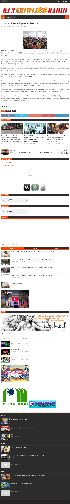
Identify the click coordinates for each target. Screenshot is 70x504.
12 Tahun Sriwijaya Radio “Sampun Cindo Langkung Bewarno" (28, 475)
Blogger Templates (22, 502)
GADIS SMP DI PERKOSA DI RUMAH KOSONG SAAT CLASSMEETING (31, 259)
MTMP (13, 342)
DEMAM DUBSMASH (17, 463)
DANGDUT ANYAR (16, 350)
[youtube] (66, 1)
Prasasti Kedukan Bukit (17, 283)
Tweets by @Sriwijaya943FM (9, 244)
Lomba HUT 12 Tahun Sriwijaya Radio (21, 483)
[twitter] (61, 1)
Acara (8, 110)
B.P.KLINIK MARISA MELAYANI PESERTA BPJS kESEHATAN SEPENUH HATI (32, 267)
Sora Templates (11, 502)
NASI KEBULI (6, 333)
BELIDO (13, 357)
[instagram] (68, 1)
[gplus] (63, 1)
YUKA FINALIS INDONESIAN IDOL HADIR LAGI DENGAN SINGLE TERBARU (32, 252)
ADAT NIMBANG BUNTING (19, 447)
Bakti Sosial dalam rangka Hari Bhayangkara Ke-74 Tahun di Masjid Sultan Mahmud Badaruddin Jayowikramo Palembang (34, 138)
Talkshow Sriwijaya (16, 435)
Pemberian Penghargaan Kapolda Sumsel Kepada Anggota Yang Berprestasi (32, 275)
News (14, 110)
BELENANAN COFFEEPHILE (19, 419)
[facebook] (59, 1)
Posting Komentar (9, 165)
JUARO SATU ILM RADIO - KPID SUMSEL (22, 427)
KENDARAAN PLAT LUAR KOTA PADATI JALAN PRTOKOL (27, 455)
